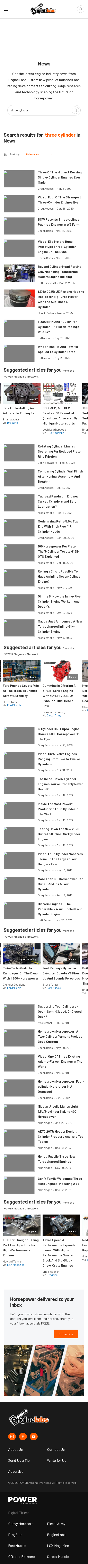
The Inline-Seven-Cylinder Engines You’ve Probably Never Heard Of (60, 784)
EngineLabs (56, 1534)
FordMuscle (14, 705)
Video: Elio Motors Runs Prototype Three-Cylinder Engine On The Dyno (57, 246)
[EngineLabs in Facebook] (23, 1436)
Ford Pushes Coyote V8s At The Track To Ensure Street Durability (21, 691)
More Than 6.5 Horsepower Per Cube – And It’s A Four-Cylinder (60, 884)
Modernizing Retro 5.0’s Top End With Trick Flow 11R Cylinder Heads (58, 526)
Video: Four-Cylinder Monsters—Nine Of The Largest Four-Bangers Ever (60, 859)
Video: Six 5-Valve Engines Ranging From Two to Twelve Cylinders (59, 759)
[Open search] (80, 9)
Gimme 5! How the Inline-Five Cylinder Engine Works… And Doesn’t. (59, 601)
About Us (15, 1449)
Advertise (15, 1471)
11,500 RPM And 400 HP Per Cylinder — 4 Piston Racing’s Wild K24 (58, 327)
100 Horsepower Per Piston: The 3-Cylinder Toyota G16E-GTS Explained (59, 551)
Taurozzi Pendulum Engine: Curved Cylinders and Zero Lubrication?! (58, 501)
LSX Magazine (55, 432)
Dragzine (12, 422)
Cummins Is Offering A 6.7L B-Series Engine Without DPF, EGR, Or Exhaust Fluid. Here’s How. (59, 696)
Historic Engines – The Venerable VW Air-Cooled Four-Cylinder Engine (60, 909)
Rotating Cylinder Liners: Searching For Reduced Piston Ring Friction (60, 451)
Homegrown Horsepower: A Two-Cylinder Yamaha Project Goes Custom (60, 1036)
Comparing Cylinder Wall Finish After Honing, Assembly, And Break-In (60, 476)
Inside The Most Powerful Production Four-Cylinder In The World (58, 809)
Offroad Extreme (21, 1556)
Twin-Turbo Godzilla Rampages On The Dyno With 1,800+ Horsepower (20, 973)
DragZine (15, 1534)
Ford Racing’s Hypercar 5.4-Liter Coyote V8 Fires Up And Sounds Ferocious (61, 973)
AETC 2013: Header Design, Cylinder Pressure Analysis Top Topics (60, 1136)
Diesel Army (54, 715)
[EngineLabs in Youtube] (34, 1436)
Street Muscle (58, 1556)
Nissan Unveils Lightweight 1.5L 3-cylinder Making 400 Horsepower (58, 1111)
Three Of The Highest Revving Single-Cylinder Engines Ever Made (60, 177)
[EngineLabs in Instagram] (12, 1436)
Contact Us (56, 1449)
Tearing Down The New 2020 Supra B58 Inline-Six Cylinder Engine (59, 834)
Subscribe (66, 1334)
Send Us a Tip (19, 1460)
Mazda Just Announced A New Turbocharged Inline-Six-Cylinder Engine (60, 626)
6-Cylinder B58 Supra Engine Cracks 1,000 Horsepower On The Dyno (59, 734)
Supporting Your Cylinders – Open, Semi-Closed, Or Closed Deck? (60, 1011)
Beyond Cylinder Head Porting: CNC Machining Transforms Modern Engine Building (60, 271)
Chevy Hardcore (20, 1523)
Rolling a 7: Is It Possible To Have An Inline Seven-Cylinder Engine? (60, 576)
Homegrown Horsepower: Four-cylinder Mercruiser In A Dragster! (61, 1086)
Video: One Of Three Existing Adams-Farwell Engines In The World (60, 1061)
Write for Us (56, 1460)
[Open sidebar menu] (6, 9)
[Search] (75, 110)
